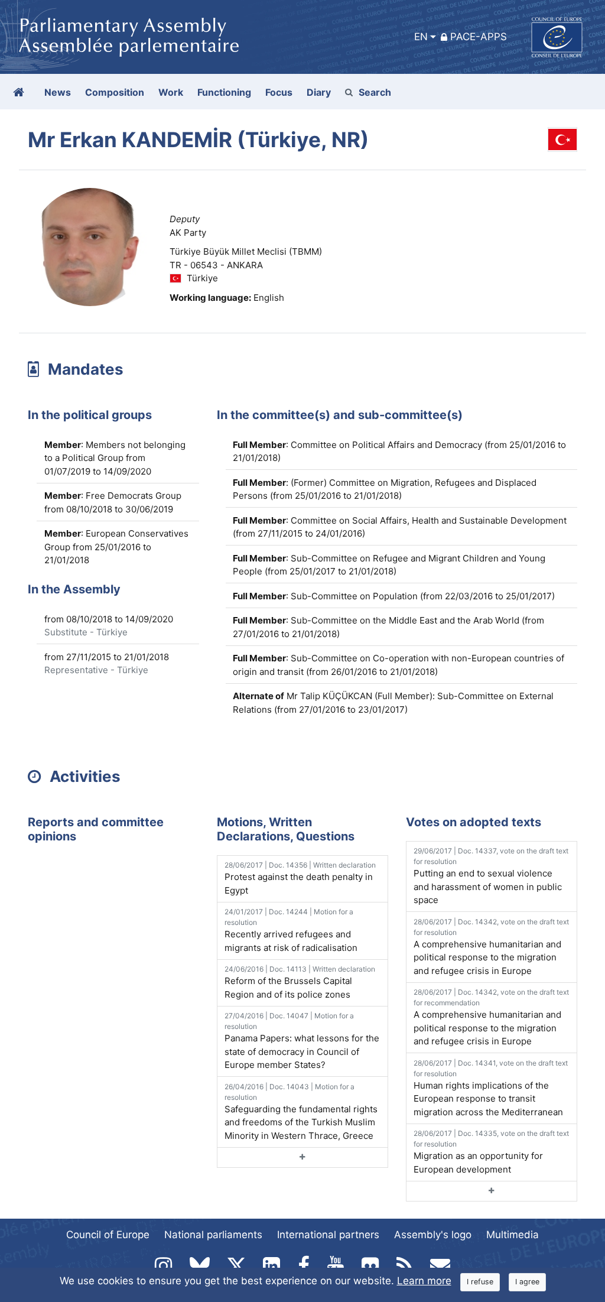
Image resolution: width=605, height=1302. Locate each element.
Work (170, 92)
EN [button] (421, 37)
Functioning (224, 92)
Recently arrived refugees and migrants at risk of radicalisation (291, 930)
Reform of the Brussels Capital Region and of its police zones (300, 982)
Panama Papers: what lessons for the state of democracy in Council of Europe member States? (302, 1040)
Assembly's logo (432, 1235)
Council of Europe (107, 1235)
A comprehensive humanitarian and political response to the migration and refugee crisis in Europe (491, 946)
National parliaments (213, 1235)
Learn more (424, 1281)
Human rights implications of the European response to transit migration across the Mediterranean (491, 1088)
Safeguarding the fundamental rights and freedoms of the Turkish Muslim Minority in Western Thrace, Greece (301, 1111)
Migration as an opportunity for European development (491, 1152)
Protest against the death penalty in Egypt (300, 878)
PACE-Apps (478, 37)
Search (375, 92)
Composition (114, 92)
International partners (328, 1235)
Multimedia (512, 1235)
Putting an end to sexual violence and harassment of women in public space (491, 875)
